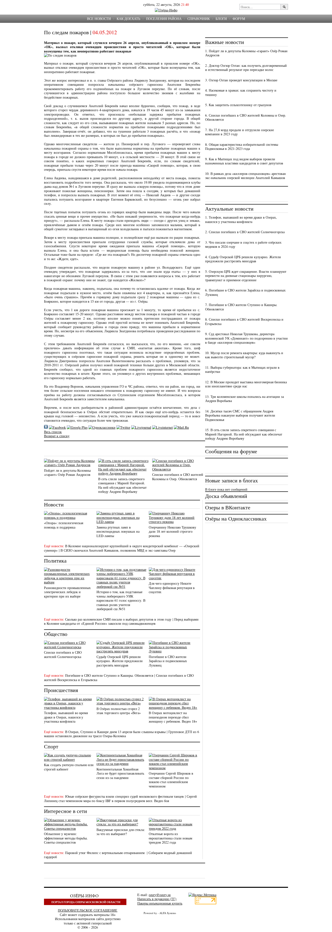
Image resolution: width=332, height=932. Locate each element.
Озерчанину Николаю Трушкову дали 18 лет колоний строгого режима (172, 531)
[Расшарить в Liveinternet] (162, 427)
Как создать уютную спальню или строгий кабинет (69, 766)
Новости (54, 504)
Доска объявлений (226, 495)
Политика (55, 560)
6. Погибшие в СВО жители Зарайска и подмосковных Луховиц (245, 292)
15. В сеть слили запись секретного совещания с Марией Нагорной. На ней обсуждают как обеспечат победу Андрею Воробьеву (243, 434)
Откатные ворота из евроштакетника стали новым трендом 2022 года (170, 838)
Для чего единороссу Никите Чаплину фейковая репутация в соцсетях (172, 587)
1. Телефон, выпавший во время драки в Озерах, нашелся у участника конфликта (241, 219)
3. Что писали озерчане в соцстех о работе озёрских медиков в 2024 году (243, 244)
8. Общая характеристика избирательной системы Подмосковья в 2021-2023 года (241, 146)
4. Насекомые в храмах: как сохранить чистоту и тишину (240, 92)
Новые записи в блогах (231, 480)
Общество (55, 633)
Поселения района (164, 18)
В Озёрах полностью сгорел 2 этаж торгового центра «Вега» (118, 710)
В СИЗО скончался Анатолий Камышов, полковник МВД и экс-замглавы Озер (118, 550)
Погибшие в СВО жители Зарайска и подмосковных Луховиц (168, 660)
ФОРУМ (239, 18)
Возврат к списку (57, 436)
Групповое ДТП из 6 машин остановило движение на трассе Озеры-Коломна (121, 733)
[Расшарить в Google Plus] (77, 427)
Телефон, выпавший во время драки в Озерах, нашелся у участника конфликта (66, 717)
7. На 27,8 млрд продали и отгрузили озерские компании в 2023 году (239, 132)
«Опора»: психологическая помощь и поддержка (63, 525)
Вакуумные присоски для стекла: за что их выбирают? (120, 831)
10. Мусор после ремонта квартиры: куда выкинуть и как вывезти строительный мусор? (244, 355)
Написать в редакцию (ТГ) (156, 899)
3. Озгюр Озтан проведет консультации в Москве (241, 80)
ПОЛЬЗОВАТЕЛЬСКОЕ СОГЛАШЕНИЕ (87, 910)
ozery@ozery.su (160, 894)
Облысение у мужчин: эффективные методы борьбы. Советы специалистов (66, 838)
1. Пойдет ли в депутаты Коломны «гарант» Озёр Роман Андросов (246, 53)
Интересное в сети (65, 810)
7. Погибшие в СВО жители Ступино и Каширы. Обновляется (241, 306)
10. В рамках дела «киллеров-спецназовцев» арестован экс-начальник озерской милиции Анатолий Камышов (245, 175)
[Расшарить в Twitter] (123, 427)
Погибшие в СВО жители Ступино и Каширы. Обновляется (109, 675)
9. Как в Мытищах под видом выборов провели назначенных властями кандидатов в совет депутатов (244, 161)
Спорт (51, 746)
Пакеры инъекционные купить (159, 903)
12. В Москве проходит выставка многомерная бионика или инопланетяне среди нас (246, 384)
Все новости (99, 18)
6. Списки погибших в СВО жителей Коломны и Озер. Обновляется (245, 117)
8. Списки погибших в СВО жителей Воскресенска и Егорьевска (244, 321)
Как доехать (128, 18)
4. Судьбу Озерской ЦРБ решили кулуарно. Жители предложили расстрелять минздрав (243, 259)
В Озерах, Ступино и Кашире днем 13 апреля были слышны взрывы (115, 731)
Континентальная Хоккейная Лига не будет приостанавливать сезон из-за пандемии (120, 773)
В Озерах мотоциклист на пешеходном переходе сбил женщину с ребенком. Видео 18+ (173, 717)
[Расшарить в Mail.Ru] (181, 427)
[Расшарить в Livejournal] (141, 427)
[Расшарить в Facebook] (57, 427)
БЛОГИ (221, 18)
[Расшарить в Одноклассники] (101, 427)
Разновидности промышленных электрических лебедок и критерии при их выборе (67, 592)
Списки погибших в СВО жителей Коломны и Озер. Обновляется (177, 476)
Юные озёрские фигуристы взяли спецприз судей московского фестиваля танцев (124, 796)
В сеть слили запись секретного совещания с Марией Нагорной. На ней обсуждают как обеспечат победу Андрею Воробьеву (122, 485)
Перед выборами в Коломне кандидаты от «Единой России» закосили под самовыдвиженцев (121, 621)
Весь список (53, 431)
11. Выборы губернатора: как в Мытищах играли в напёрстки (242, 369)
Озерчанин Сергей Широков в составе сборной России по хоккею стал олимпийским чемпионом (171, 779)
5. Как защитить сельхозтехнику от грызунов (238, 105)
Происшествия (61, 689)
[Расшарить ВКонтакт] (46, 427)
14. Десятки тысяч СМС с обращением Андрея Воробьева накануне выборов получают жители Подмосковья (240, 415)
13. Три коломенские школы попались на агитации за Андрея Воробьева (244, 398)
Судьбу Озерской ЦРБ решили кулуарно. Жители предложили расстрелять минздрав (119, 660)
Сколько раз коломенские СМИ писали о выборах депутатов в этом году (118, 619)
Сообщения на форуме (231, 451)
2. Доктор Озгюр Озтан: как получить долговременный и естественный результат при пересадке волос (246, 67)
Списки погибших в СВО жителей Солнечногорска (63, 654)
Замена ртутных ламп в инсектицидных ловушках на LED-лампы (118, 531)
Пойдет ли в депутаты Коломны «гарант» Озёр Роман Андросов (67, 472)
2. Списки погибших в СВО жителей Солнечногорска (245, 232)
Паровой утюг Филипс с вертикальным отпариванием (105, 852)
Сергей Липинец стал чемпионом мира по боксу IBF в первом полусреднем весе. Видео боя (120, 798)
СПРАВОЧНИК (198, 18)
